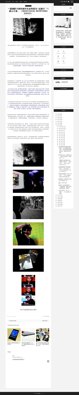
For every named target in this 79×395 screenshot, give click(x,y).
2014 (58, 121)
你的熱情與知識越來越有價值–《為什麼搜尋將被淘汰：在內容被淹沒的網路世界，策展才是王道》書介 (65, 149)
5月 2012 (61, 137)
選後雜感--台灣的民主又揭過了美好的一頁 (64, 179)
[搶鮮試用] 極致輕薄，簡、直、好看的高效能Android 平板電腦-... (28, 344)
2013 (58, 123)
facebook (58, 53)
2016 (58, 117)
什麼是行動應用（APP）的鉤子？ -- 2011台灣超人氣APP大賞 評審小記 (65, 175)
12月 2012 (61, 126)
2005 (58, 206)
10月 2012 (61, 128)
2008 (58, 200)
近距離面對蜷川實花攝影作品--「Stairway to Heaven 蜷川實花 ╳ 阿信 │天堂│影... (64, 169)
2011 (58, 195)
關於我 (17, 1)
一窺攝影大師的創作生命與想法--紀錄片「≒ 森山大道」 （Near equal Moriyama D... (64, 162)
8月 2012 (61, 132)
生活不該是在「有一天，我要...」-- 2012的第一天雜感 (64, 192)
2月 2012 (61, 143)
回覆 (48, 361)
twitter (58, 58)
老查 (27, 15)
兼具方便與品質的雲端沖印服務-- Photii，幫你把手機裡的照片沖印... (42, 344)
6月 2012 (61, 136)
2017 (58, 116)
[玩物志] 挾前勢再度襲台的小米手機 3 (13, 343)
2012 (58, 125)
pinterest (63, 58)
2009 (58, 198)
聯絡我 (21, 1)
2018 (58, 114)
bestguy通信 (8, 1)
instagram (63, 53)
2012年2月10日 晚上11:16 (17, 357)
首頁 (13, 1)
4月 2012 (61, 139)
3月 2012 (61, 141)
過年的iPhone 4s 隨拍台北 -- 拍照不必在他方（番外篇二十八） (65, 156)
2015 (58, 119)
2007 (58, 202)
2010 (58, 197)
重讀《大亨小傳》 (62, 183)
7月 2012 (61, 134)
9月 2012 (61, 130)
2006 (58, 204)
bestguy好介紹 (28, 5)
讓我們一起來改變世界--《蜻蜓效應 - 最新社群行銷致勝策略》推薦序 (64, 186)
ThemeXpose (42, 393)
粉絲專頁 (25, 1)
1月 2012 (61, 145)
